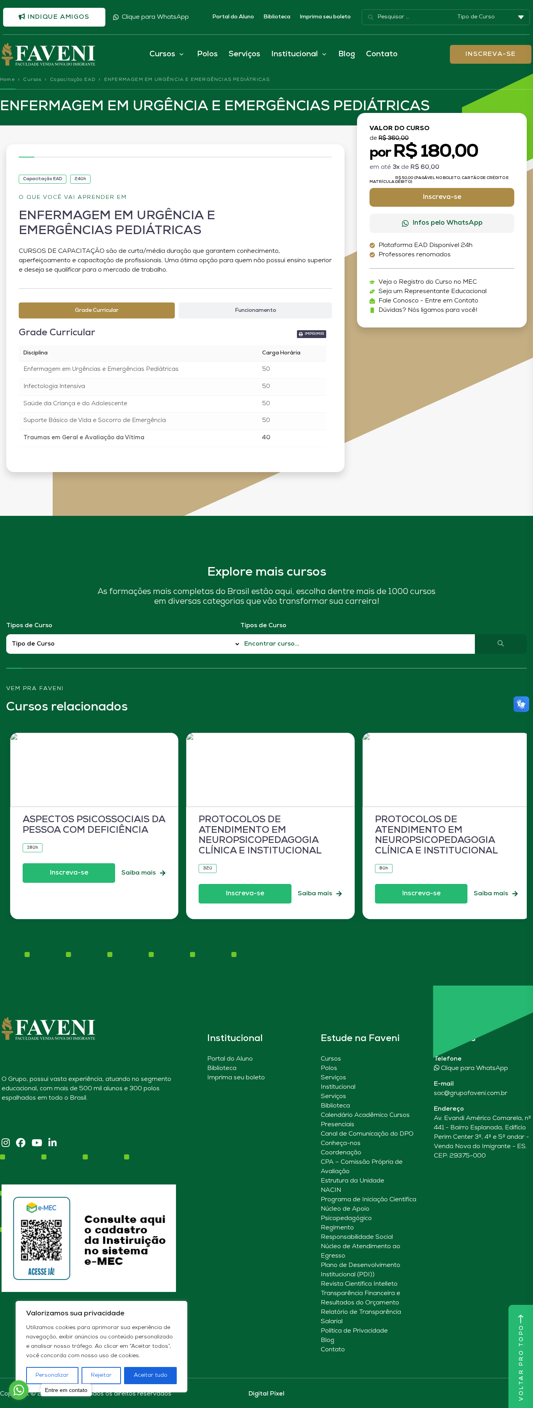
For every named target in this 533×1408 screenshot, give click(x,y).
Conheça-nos (341, 1143)
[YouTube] (37, 1143)
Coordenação (341, 1153)
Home (7, 79)
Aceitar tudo (150, 1375)
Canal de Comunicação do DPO (367, 1134)
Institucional (338, 1087)
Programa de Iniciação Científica (368, 1200)
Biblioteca (276, 17)
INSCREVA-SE (490, 54)
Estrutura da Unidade (352, 1181)
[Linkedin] (52, 1143)
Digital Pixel (266, 1394)
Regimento (337, 1228)
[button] (311, 334)
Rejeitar (101, 1375)
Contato (382, 54)
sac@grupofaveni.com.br (470, 1093)
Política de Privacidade (354, 1331)
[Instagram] (6, 1143)
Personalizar (52, 1375)
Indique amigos (58, 17)
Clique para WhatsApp (155, 17)
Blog (346, 54)
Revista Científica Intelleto (359, 1284)
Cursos (32, 79)
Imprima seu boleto (325, 17)
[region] (101, 1346)
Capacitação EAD (73, 79)
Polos (207, 54)
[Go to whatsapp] (18, 1390)
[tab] (97, 310)
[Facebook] (20, 1143)
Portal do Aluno (233, 17)
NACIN (331, 1190)
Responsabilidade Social (357, 1237)
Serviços (244, 54)
